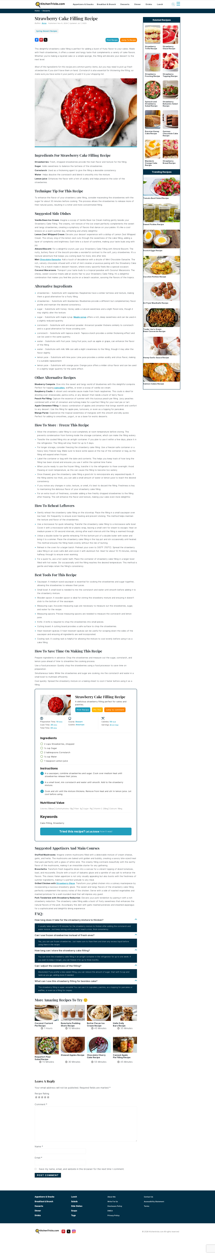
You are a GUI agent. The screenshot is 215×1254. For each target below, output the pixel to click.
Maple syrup (80, 317)
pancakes (59, 387)
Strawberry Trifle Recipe (151, 47)
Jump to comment (115, 710)
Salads (74, 1201)
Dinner (137, 4)
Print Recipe (112, 40)
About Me (112, 1197)
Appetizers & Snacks (83, 4)
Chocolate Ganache (50, 259)
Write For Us (113, 1202)
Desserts (124, 4)
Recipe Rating (42, 1093)
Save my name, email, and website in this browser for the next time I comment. (81, 1169)
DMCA (110, 1211)
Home (37, 11)
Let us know (92, 831)
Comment (41, 1104)
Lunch (160, 4)
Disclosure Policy (115, 1206)
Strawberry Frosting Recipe (152, 75)
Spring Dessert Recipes (46, 31)
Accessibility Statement (154, 1202)
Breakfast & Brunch (106, 4)
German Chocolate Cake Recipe (170, 133)
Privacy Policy (113, 1215)
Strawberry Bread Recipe (169, 162)
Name (39, 1146)
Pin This (97, 710)
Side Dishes (76, 1206)
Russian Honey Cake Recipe (152, 132)
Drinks (149, 4)
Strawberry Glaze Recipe (169, 47)
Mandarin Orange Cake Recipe (151, 163)
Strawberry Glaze (65, 883)
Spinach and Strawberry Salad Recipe (151, 104)
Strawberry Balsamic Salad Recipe (170, 104)
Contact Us (148, 1197)
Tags (73, 1215)
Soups (74, 1210)
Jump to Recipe (128, 40)
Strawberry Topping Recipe (170, 75)
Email (38, 1157)
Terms (146, 1206)
